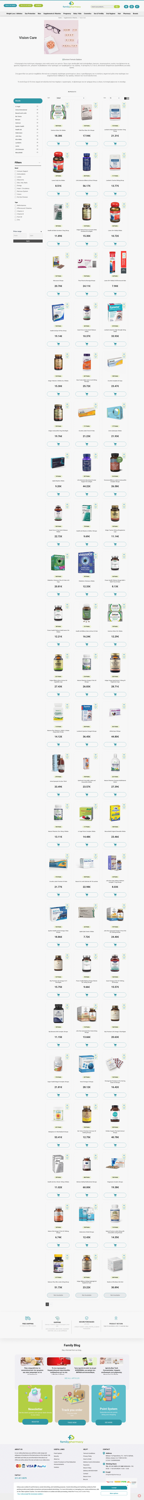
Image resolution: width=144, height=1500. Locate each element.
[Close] (127, 1485)
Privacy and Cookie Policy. (82, 1491)
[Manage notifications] (139, 1495)
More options (114, 1493)
